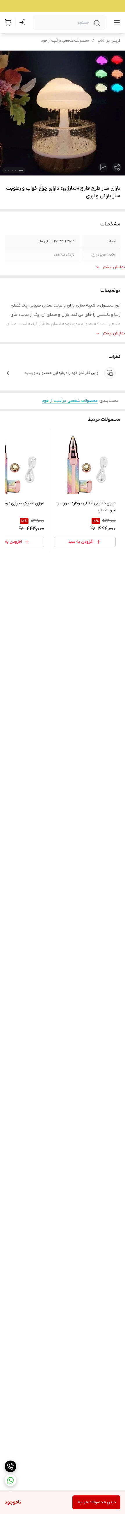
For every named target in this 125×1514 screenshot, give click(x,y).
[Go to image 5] (5, 170)
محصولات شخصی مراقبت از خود (65, 40)
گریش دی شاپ (108, 40)
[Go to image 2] (15, 170)
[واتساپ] (10, 1480)
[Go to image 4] (8, 170)
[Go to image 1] (21, 170)
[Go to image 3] (12, 170)
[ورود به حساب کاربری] (23, 22)
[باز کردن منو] (115, 22)
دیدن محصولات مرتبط (96, 1502)
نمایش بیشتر (113, 267)
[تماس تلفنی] (10, 1466)
